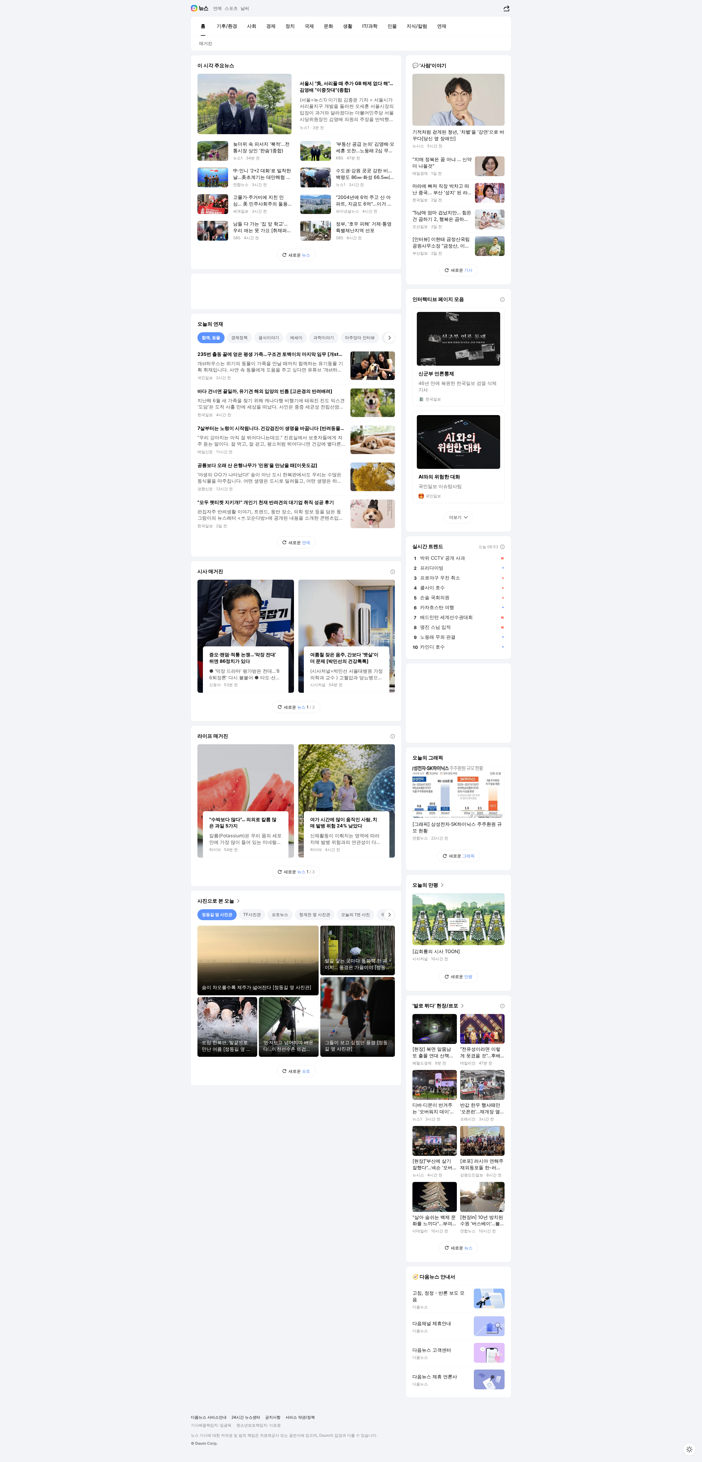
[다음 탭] (389, 337)
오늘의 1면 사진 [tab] (355, 914)
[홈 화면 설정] (689, 1449)
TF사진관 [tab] (252, 914)
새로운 (299, 255)
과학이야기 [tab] (323, 337)
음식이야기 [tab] (269, 337)
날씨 (244, 8)
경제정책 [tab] (239, 337)
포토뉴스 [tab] (280, 914)
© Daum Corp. (204, 1443)
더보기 (455, 517)
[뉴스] (203, 8)
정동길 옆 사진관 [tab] (217, 914)
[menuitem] (203, 26)
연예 (217, 8)
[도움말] (393, 572)
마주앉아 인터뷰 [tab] (360, 337)
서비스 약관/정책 (300, 1417)
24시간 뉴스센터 (245, 1417)
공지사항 (273, 1417)
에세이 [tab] (296, 337)
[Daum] (195, 8)
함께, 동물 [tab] (211, 337)
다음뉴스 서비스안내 (209, 1417)
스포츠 (231, 8)
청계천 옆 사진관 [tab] (314, 914)
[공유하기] (505, 8)
